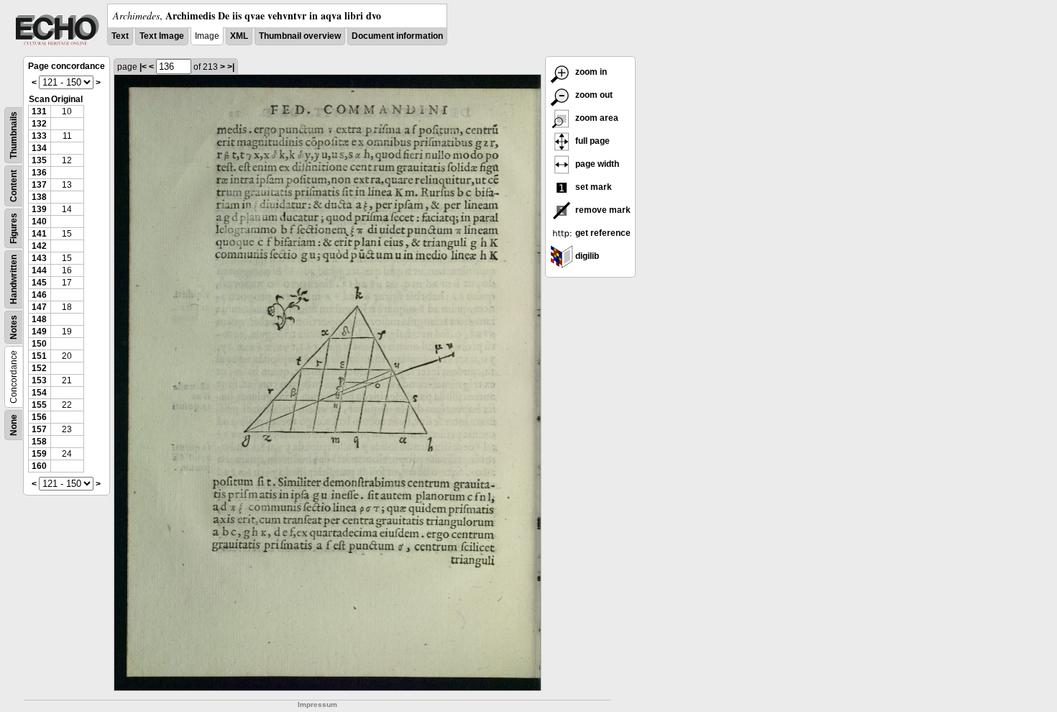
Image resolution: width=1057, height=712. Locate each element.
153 (39, 380)
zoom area (595, 118)
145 (39, 283)
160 (39, 466)
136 (39, 173)
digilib (586, 256)
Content (14, 186)
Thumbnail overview (300, 36)
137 (39, 185)
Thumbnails (14, 135)
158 (39, 442)
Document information (397, 36)
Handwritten (14, 279)
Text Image (161, 36)
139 (39, 209)
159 (39, 454)
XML (239, 36)
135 (39, 160)
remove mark (602, 210)
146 (39, 295)
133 (39, 136)
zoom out (593, 95)
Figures (14, 228)
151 (39, 356)
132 (39, 124)
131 (39, 111)
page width (596, 164)
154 (39, 393)
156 (39, 417)
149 (39, 332)
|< (143, 67)
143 (39, 258)
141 (39, 234)
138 (39, 197)
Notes (14, 327)
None (14, 425)
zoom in (590, 72)
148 (39, 319)
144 (39, 270)
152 (39, 368)
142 (39, 246)
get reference (602, 233)
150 (39, 344)
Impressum (317, 704)
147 (39, 307)
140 (39, 221)
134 (39, 148)
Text (120, 36)
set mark (592, 187)
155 (39, 405)
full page (591, 141)
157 (39, 429)
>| (230, 67)
